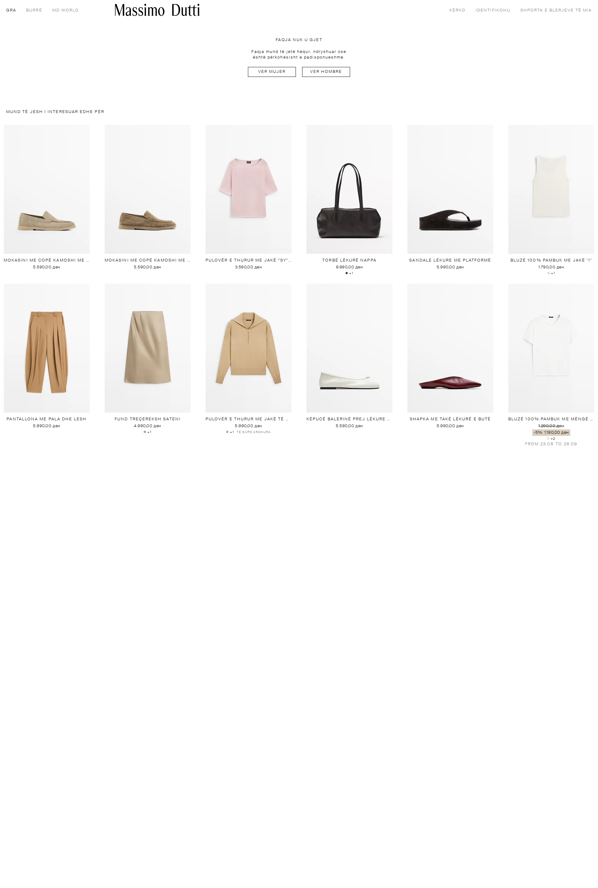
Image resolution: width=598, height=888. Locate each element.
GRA (11, 10)
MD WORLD (65, 10)
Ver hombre (326, 72)
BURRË (34, 10)
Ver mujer (272, 72)
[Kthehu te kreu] (157, 9)
